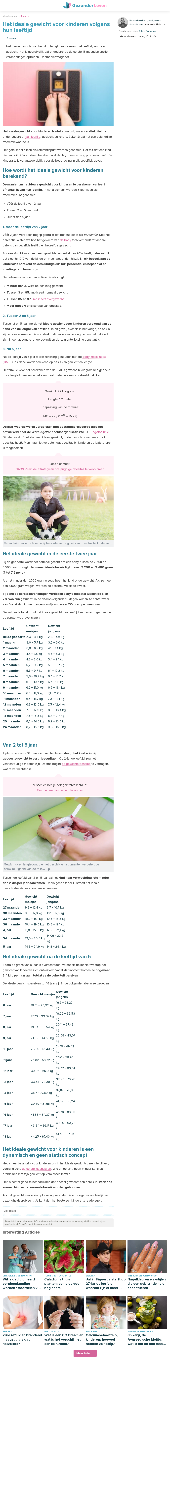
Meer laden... (85, 1353)
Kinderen (25, 16)
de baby (65, 240)
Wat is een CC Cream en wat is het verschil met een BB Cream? (63, 1339)
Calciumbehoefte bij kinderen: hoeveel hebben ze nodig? (102, 1339)
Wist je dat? (51, 1331)
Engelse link (99, 432)
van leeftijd (32, 136)
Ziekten (90, 1275)
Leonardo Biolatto (154, 24)
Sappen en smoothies (140, 1331)
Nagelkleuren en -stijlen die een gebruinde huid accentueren (147, 1283)
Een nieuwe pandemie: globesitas (60, 790)
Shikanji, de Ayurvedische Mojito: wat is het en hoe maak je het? (146, 1339)
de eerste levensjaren (36, 1168)
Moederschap (10, 16)
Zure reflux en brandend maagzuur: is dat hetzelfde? (22, 1339)
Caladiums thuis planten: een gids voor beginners (62, 1283)
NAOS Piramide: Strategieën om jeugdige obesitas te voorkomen (59, 469)
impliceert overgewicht (48, 299)
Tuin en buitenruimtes (57, 1275)
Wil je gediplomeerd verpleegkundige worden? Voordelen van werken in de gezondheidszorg (22, 1283)
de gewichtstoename (76, 764)
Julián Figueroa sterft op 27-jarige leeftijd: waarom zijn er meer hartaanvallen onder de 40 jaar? (106, 1283)
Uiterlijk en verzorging (17, 1275)
